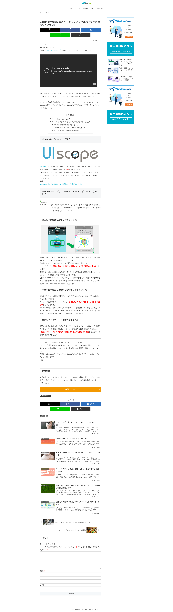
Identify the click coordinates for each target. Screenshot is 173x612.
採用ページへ (70, 389)
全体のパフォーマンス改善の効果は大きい (67, 130)
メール (43, 578)
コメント (44, 550)
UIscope (43, 167)
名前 (42, 571)
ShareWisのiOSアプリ (54, 50)
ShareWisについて (46, 395)
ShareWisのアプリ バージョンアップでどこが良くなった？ (71, 122)
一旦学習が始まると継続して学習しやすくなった (69, 128)
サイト (42, 585)
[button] (80, 35)
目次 (67, 115)
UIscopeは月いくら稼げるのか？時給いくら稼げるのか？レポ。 (63, 184)
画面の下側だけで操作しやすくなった (66, 125)
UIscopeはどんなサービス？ (61, 119)
